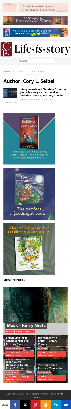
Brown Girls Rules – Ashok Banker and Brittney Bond (17, 341)
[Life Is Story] (35, 55)
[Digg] (56, 404)
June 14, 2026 (46, 352)
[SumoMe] (66, 404)
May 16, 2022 (46, 377)
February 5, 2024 (16, 352)
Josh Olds (48, 99)
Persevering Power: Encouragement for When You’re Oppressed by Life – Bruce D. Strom (18, 362)
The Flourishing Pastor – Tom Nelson (51, 366)
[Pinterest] (36, 404)
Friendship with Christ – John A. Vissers (47, 341)
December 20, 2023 (31, 99)
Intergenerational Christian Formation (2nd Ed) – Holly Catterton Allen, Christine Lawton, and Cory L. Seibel (43, 92)
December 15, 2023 (17, 377)
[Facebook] (15, 404)
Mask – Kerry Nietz (26, 325)
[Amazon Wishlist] (45, 404)
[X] (25, 404)
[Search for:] (35, 61)
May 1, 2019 (23, 331)
